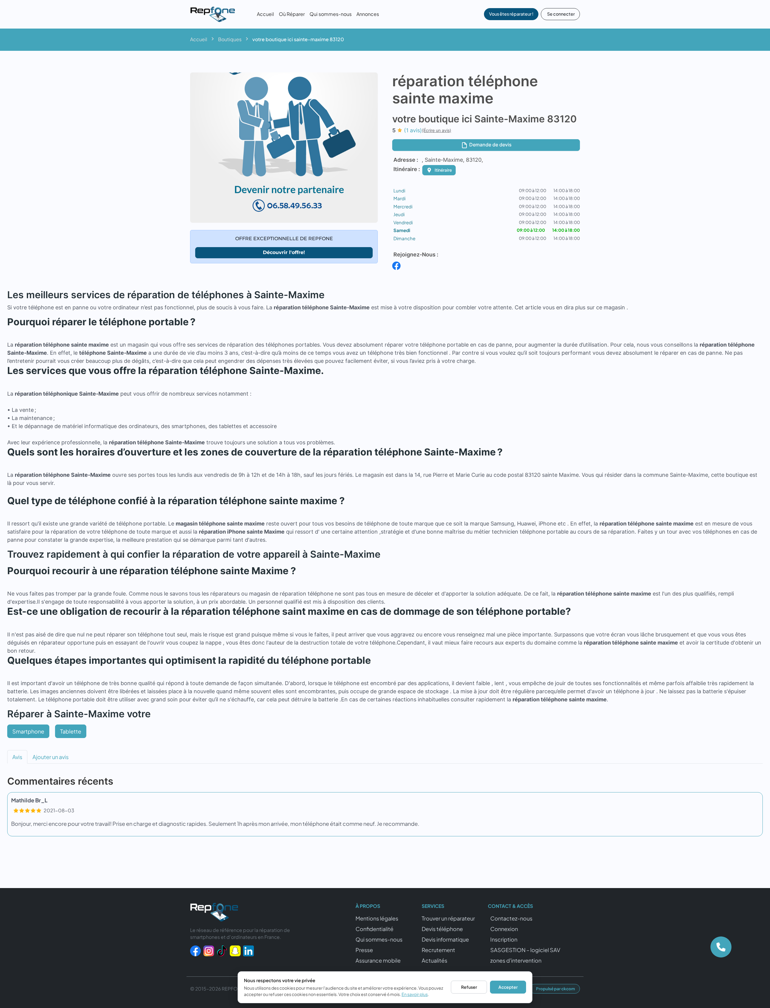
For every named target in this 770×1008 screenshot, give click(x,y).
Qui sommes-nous (331, 14)
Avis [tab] (17, 756)
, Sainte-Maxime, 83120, (452, 160)
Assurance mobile (378, 960)
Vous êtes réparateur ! (511, 14)
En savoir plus (415, 994)
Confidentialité (374, 928)
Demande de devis (490, 145)
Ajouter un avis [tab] (50, 756)
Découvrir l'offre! (284, 252)
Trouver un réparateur (448, 918)
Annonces (367, 14)
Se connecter (561, 14)
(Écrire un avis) (436, 130)
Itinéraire (443, 170)
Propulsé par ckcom (555, 988)
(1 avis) (413, 130)
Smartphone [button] (28, 731)
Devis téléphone (442, 928)
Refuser (469, 987)
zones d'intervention (515, 960)
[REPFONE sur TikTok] (222, 950)
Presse (364, 949)
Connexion (504, 928)
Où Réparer (292, 14)
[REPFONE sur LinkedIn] (248, 950)
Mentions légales (377, 918)
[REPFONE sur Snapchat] (235, 950)
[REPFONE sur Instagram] (208, 950)
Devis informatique (445, 939)
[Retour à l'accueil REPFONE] (214, 913)
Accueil (265, 14)
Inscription (503, 939)
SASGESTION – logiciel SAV (525, 949)
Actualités (434, 960)
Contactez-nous (511, 918)
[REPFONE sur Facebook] (195, 950)
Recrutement (438, 949)
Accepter (508, 987)
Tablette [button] (70, 731)
